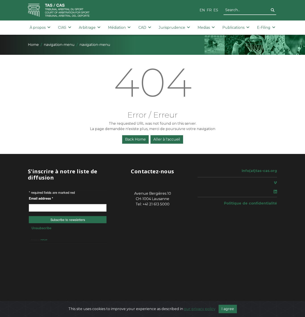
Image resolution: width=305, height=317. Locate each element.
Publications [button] (233, 27)
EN (202, 10)
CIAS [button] (62, 27)
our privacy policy (199, 309)
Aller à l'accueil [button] (166, 139)
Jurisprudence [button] (172, 27)
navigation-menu (59, 45)
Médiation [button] (117, 27)
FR (209, 10)
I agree (227, 309)
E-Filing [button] (263, 27)
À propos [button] (38, 27)
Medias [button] (204, 27)
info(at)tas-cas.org (259, 171)
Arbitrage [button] (87, 27)
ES (215, 10)
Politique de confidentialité (250, 203)
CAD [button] (142, 27)
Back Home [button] (135, 139)
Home (33, 45)
